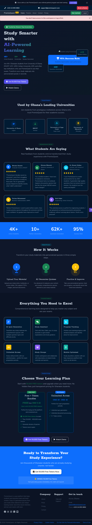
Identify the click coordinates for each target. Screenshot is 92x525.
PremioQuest (11, 13)
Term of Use (87, 522)
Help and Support (58, 500)
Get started (76, 13)
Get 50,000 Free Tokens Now (47, 471)
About (34, 13)
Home (23, 13)
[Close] (87, 3)
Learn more (73, 3)
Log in (85, 13)
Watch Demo (13, 88)
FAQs (43, 503)
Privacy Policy (38, 522)
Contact (40, 13)
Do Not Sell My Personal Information (68, 522)
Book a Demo (82, 8)
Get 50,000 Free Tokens (17, 82)
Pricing (46, 13)
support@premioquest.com (50, 8)
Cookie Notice (49, 522)
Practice (28, 13)
